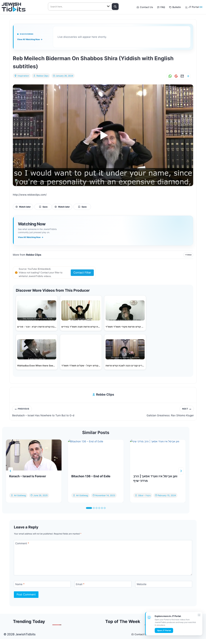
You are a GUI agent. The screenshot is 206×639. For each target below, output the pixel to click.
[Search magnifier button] (115, 6)
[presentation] (34, 455)
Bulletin (176, 7)
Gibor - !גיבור (144, 495)
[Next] (181, 471)
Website (141, 584)
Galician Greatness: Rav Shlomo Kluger (170, 412)
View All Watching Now (29, 39)
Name (20, 584)
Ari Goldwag (20, 495)
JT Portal (195, 6)
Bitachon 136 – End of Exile (90, 476)
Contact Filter (82, 272)
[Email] (182, 76)
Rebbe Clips (42, 75)
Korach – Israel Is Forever (27, 476)
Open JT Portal (164, 630)
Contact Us (146, 7)
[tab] (89, 508)
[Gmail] (176, 76)
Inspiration (23, 75)
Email (80, 584)
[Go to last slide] (10, 471)
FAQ (162, 7)
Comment (22, 543)
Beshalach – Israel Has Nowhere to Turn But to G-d (43, 412)
